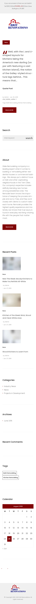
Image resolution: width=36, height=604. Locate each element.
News (6, 42)
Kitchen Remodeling (24, 103)
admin (6, 97)
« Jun (4, 548)
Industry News (10, 386)
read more (9, 227)
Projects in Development (14, 393)
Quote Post (7, 88)
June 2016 (8, 421)
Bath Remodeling (12, 103)
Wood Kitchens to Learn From (15, 352)
